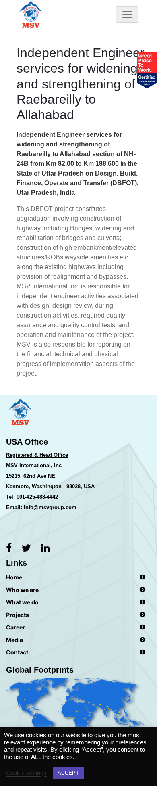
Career (15, 627)
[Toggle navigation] (127, 14)
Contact (17, 652)
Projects (17, 614)
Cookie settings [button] (26, 773)
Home (14, 577)
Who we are (22, 589)
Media (14, 639)
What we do (22, 602)
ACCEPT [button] (68, 773)
